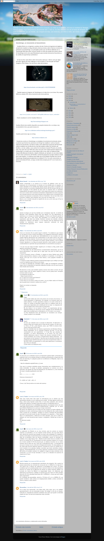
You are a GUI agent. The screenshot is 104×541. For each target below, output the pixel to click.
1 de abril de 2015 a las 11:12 (34, 487)
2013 (69, 110)
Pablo (21, 230)
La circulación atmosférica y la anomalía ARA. (80, 63)
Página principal (71, 90)
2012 (69, 113)
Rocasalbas (23, 487)
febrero (72, 108)
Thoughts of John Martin (73, 159)
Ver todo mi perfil (71, 217)
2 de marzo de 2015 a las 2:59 (36, 396)
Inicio (41, 527)
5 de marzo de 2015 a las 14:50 (36, 461)
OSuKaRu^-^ (27, 319)
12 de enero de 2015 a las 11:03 (39, 319)
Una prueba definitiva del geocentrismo (79, 52)
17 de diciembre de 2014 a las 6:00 (32, 230)
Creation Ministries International (75, 161)
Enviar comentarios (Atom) (30, 530)
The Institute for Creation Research (76, 163)
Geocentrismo (70, 139)
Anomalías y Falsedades (73, 123)
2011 (69, 115)
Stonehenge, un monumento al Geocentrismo (77, 105)
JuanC (21, 207)
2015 (69, 98)
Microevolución (70, 142)
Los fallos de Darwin (72, 171)
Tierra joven (70, 144)
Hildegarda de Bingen (72, 140)
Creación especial (71, 127)
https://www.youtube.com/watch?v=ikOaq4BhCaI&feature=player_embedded (39, 114)
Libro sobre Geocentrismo (80, 42)
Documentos (71, 180)
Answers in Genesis (72, 165)
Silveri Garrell (24, 181)
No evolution (70, 254)
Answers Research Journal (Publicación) (77, 169)
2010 (69, 117)
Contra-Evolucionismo (72, 125)
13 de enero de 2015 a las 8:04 (34, 353)
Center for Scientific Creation (74, 167)
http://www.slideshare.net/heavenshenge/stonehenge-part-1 (40, 130)
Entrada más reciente (23, 527)
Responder (23, 202)
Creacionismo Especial (72, 131)
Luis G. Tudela (24, 396)
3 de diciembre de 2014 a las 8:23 (34, 207)
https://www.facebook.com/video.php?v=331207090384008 (39, 87)
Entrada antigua (57, 527)
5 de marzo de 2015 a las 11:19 (34, 429)
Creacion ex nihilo (71, 129)
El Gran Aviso (70, 245)
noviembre (72, 102)
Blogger (63, 537)
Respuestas (25, 292)
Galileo (68, 137)
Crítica (68, 133)
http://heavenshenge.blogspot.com (39, 121)
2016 (69, 96)
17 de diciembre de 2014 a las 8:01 (39, 295)
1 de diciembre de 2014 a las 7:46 (37, 181)
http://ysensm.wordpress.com (39, 137)
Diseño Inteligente (71, 135)
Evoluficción (70, 173)
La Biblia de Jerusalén (72, 175)
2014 (69, 100)
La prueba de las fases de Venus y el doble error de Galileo (80, 75)
